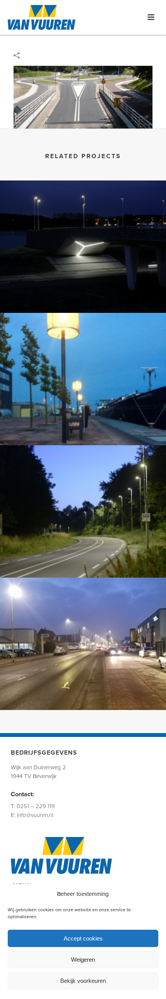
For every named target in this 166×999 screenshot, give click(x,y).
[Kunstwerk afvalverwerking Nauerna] (83, 212)
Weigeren (83, 959)
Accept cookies (83, 938)
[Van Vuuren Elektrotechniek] (41, 17)
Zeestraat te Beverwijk (83, 557)
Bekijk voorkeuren (83, 980)
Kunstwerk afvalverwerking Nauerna (83, 292)
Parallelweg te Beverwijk (83, 424)
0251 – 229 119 (36, 806)
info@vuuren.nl (35, 815)
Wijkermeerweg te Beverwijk (83, 689)
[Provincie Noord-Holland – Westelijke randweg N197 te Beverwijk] (83, 97)
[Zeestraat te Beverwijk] (83, 477)
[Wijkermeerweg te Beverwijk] (83, 609)
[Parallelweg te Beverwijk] (83, 345)
